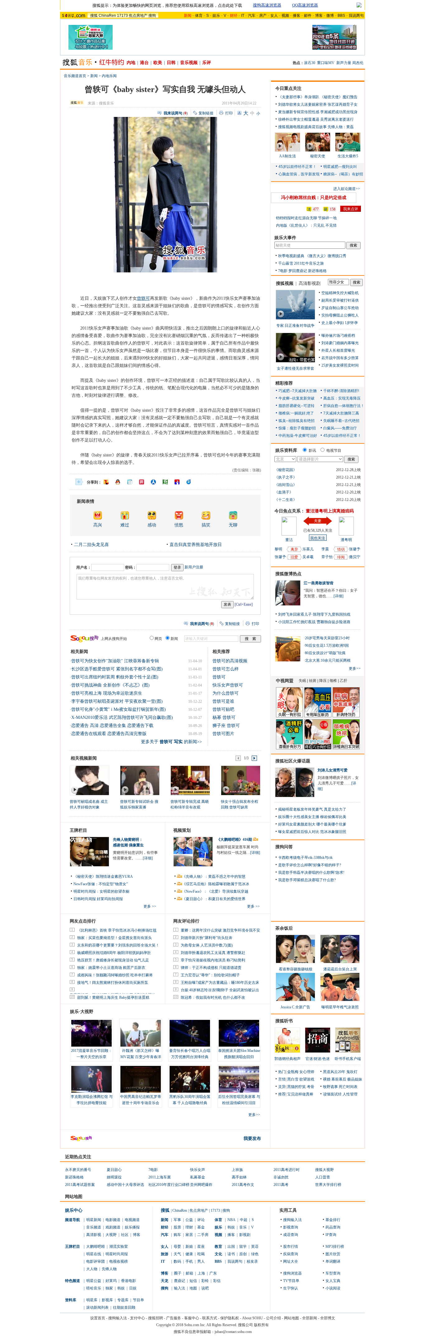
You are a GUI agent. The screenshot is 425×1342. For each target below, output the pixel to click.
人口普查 (322, 1177)
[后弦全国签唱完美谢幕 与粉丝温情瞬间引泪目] (239, 1079)
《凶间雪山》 (285, 485)
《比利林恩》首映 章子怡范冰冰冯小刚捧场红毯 (116, 930)
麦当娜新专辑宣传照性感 (298, 112)
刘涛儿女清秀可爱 (333, 770)
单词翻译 (332, 1261)
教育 (218, 1246)
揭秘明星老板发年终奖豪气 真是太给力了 (312, 809)
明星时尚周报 (116, 1254)
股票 (177, 1227)
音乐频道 (93, 1227)
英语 (255, 1246)
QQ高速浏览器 (305, 5)
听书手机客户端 (348, 1059)
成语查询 (290, 1235)
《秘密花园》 (285, 470)
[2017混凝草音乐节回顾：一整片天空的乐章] (91, 1033)
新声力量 (343, 63)
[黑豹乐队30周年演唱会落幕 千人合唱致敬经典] (190, 1079)
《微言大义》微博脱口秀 (325, 256)
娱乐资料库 (286, 450)
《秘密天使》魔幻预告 (338, 97)
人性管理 (350, 1094)
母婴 (177, 1246)
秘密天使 (317, 156)
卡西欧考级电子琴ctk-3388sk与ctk (305, 857)
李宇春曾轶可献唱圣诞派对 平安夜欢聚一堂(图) (117, 701)
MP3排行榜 (334, 1246)
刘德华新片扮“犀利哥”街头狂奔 (206, 938)
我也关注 (317, 538)
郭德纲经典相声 (287, 1059)
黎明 (278, 549)
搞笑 (206, 525)
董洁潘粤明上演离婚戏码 (330, 511)
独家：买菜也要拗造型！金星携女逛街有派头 (114, 938)
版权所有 (261, 1325)
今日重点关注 (288, 88)
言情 (282, 1079)
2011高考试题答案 (80, 1184)
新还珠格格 (317, 271)
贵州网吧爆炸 (201, 1184)
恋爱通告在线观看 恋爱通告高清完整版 (109, 733)
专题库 (122, 1300)
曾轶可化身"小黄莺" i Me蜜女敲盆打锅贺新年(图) (118, 709)
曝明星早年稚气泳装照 (340, 1007)
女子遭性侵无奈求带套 (295, 368)
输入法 (179, 1288)
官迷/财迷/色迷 (318, 1059)
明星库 (91, 1300)
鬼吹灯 (351, 1072)
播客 (296, 15)
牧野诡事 (330, 1087)
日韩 (171, 62)
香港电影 (128, 1281)
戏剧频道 (112, 1227)
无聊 (233, 525)
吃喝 (201, 1254)
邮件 (307, 15)
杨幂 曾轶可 (224, 717)
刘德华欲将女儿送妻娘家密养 (302, 104)
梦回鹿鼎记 (297, 271)
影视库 (107, 1300)
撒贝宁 (354, 557)
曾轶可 (143, 298)
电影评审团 (95, 1261)
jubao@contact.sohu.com (233, 1332)
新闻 (94, 76)
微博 (330, 15)
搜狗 (152, 15)
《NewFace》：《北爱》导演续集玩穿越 (215, 891)
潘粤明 (346, 540)
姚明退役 (114, 1177)
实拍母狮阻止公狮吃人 (340, 315)
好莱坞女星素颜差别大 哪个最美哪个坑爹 (312, 824)
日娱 (133, 1288)
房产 (263, 15)
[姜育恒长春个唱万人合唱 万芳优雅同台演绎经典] (190, 1033)
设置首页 (97, 1318)
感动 (151, 525)
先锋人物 (109, 1269)
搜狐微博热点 (288, 574)
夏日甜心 (114, 1170)
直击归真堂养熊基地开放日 (196, 544)
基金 (201, 1227)
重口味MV (325, 63)
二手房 (202, 1235)
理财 (189, 1227)
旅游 (164, 1254)
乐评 (206, 62)
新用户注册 (193, 567)
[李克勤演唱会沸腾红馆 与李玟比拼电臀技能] (91, 1079)
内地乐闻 (109, 76)
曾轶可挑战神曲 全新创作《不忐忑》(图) (110, 685)
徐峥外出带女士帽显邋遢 (298, 119)
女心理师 (306, 1072)
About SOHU (252, 1318)
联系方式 (209, 1318)
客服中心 (191, 1318)
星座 (201, 1246)
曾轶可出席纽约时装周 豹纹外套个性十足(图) (114, 677)
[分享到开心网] (141, 481)
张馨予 (280, 557)
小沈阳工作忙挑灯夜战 (296, 622)
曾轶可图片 (223, 733)
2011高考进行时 (286, 1170)
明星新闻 (93, 1220)
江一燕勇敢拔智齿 (319, 583)
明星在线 (93, 1254)
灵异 (282, 1087)
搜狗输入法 (292, 1220)
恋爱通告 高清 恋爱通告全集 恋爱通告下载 (112, 725)
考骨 (310, 1087)
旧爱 (294, 557)
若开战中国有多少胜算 (340, 358)
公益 (189, 1220)
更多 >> (149, 906)
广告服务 (173, 1318)
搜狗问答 (284, 847)
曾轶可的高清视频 (230, 661)
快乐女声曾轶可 (228, 685)
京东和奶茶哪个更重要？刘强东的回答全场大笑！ (118, 945)
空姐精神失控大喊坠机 (340, 293)
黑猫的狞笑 (296, 1087)
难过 (124, 525)
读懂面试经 (332, 1094)
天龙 (164, 1281)
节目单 (138, 1300)
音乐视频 (189, 62)
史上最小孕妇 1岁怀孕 (339, 323)
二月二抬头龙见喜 (91, 544)
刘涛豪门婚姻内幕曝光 (340, 343)
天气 (177, 1254)
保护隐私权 (229, 1318)
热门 (282, 1072)
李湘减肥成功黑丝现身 (338, 112)
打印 (229, 113)
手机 (189, 1261)
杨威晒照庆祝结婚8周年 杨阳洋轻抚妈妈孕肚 (114, 953)
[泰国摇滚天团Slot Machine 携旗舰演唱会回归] (239, 1033)
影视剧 (244, 1235)
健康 (189, 1254)
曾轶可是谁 (223, 701)
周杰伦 (357, 63)
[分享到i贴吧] (177, 481)
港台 (144, 62)
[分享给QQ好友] (117, 481)
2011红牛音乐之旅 (309, 263)
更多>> (254, 1115)
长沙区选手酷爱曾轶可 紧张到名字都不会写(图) (117, 669)
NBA (231, 1220)
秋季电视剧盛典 (291, 256)
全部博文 (327, 1318)
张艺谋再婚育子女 (342, 104)
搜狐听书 (284, 1021)
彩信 (217, 1281)
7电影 (282, 271)
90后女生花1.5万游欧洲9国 (327, 645)
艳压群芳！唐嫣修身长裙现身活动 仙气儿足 (113, 960)
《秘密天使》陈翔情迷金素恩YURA (103, 876)
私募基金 (197, 1177)
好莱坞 (111, 1281)
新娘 (189, 1246)
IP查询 (330, 1235)
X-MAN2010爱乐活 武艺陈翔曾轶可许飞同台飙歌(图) (122, 717)
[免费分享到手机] (188, 481)
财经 (164, 1227)
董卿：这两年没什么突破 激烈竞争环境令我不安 (220, 930)
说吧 (205, 1288)
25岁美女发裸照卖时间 (340, 365)
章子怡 (327, 557)
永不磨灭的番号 (78, 1170)
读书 (231, 1254)
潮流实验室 (118, 1246)
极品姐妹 (354, 1079)
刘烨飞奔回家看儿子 (295, 614)
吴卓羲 (308, 557)
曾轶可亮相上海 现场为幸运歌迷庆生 (106, 693)
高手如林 (239, 1177)
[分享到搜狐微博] (106, 481)
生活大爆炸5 (348, 156)
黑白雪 (292, 1079)
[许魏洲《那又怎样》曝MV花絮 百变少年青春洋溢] (140, 1033)
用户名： (83, 567)
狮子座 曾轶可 (226, 725)
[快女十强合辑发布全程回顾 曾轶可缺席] (240, 780)
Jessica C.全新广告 (295, 1007)
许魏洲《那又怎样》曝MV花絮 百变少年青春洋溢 (140, 1056)
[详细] (148, 858)
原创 (243, 1254)
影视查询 (290, 1227)
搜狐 (94, 15)
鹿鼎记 (179, 1281)
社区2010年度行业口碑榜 (168, 1184)
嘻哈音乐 (93, 1288)
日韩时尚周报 (84, 899)
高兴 (97, 525)
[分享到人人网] (153, 481)
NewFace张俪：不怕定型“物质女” (100, 884)
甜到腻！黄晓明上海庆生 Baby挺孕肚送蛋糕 (113, 997)
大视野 (111, 1235)
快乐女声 (197, 1170)
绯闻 (341, 557)
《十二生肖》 (285, 499)
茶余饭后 (284, 928)
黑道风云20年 (334, 1072)
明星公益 (93, 1281)
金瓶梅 (292, 1072)
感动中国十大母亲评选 (125, 1184)
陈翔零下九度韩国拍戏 (331, 614)
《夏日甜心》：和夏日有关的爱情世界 (213, 899)
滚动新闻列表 (97, 1307)
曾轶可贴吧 (223, 709)
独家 (109, 1288)
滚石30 (309, 63)
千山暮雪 (285, 263)
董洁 (289, 540)
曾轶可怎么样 (226, 669)
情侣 (341, 549)
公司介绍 (273, 1318)
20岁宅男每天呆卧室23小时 (327, 638)
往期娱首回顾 (124, 1307)
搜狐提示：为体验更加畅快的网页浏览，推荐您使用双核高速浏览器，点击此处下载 (167, 5)
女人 (274, 15)
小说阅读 (332, 1288)
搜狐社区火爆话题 (292, 761)
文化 (218, 1254)
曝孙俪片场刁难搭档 (338, 335)
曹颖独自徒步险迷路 (333, 622)
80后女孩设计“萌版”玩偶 (325, 653)
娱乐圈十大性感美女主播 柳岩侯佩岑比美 (312, 817)
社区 (124, 1235)
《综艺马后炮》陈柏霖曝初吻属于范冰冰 (215, 884)
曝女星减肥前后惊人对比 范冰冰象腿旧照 (312, 832)
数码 (177, 1261)
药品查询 (332, 1227)
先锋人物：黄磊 (341, 127)
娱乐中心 (73, 1210)
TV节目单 (291, 1281)
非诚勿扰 (280, 1177)
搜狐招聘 (155, 1318)
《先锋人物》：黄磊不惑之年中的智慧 (213, 876)
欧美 (157, 62)
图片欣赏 (332, 1254)
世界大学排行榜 (328, 1184)
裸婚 (326, 1079)
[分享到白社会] (129, 481)
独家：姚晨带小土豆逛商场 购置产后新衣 (111, 967)
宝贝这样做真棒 (300, 1094)
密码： (130, 567)
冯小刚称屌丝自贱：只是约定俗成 (313, 197)
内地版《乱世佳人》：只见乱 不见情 (306, 225)
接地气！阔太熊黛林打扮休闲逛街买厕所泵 (112, 982)
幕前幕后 (338, 1079)
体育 (199, 15)
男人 (201, 1261)
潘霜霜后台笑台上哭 (340, 969)
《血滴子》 (283, 492)
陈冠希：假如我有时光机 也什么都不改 (213, 997)
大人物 (91, 1269)
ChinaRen (107, 15)
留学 (243, 1246)
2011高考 (280, 1184)
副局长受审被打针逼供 (340, 300)
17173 (122, 15)
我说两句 (356, 15)
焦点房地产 (138, 15)
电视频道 (132, 1220)
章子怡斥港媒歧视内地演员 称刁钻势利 (213, 960)
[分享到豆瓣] (165, 481)
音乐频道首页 (75, 76)
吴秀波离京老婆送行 (337, 119)
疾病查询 (290, 1254)
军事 (177, 1220)
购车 (177, 1235)
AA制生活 (287, 156)
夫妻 (317, 521)
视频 (285, 15)
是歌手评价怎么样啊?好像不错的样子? (309, 865)
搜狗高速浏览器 (267, 5)
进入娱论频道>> (346, 189)
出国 (231, 1246)
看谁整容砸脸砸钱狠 (295, 969)
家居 (189, 1235)
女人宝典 (332, 1281)
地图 (193, 1288)
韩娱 (121, 1288)
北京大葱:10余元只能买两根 (328, 660)
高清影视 (93, 1235)
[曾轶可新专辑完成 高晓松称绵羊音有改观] (189, 780)
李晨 (325, 549)
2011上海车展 (159, 1177)
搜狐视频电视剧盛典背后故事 (302, 127)
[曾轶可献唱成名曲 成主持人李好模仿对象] (89, 780)
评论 (201, 1220)
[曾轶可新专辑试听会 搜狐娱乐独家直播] (139, 780)
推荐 (282, 1094)
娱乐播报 (132, 1227)
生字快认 (290, 1288)
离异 (294, 549)
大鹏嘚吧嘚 (95, 1246)
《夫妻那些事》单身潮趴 (298, 97)
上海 (201, 1273)
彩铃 (205, 1281)
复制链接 (205, 113)
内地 (131, 62)
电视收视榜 (118, 1261)
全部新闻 (309, 1318)
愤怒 (179, 525)
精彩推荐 (284, 383)
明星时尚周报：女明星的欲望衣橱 (101, 891)
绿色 (255, 1254)
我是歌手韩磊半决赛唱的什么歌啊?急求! (311, 872)
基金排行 (332, 1220)
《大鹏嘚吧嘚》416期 (235, 839)
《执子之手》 (285, 477)
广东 (213, 1273)
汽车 (251, 15)
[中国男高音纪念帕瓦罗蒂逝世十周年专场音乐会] (140, 1079)
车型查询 (332, 1273)
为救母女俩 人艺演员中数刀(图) (207, 945)
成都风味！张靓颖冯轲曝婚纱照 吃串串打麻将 (115, 975)
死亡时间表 (348, 1087)
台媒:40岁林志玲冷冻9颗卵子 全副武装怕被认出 (220, 990)
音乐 (243, 1227)
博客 (319, 15)
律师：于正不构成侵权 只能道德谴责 (211, 967)
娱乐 (216, 15)
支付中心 (137, 1318)
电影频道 (112, 1220)
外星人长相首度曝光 (338, 350)
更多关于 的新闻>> (171, 741)
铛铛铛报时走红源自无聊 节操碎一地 (306, 218)
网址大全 (290, 1261)
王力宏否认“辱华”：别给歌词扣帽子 (210, 975)
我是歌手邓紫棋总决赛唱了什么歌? (307, 880)
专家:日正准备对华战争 (295, 325)
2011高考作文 (243, 1184)
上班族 (237, 1170)
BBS (341, 15)
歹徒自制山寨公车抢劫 (340, 308)
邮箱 (189, 1273)
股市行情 (290, 1246)
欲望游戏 (306, 1079)
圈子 (177, 1273)
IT (242, 15)
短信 (193, 1281)
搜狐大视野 (324, 1170)
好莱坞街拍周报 (110, 899)
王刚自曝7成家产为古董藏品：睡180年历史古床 (220, 982)
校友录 (252, 1261)
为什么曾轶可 (226, 693)
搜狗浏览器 (292, 1273)
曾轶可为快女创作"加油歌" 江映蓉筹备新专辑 (115, 661)
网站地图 (291, 1318)
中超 (243, 1220)
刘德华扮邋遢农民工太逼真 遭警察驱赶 (213, 953)
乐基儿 (308, 549)
